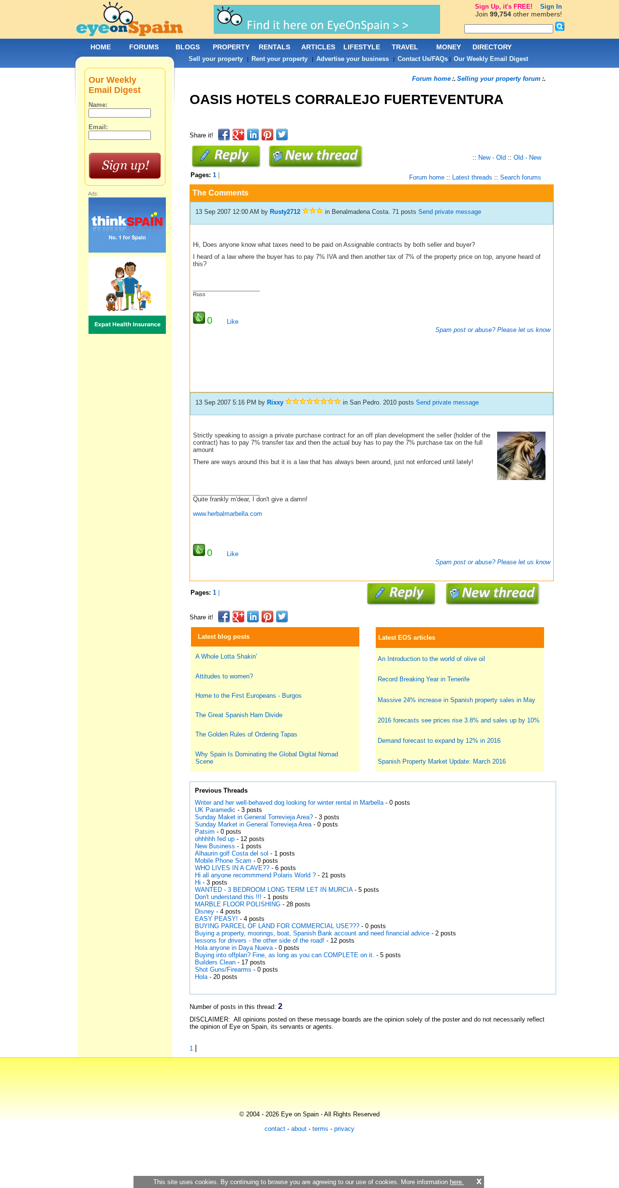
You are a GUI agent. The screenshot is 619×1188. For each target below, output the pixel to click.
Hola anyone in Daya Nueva (234, 947)
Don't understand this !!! (228, 897)
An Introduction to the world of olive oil (431, 658)
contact (275, 1128)
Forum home (431, 78)
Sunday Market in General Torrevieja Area (253, 824)
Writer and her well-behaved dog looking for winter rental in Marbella (289, 802)
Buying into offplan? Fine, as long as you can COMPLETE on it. (284, 955)
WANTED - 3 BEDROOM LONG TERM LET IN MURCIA (274, 889)
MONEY (448, 47)
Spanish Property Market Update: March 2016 (442, 761)
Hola (201, 976)
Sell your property (216, 58)
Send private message (449, 211)
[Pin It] (267, 134)
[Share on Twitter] (282, 134)
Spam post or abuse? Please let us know (491, 329)
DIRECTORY (492, 47)
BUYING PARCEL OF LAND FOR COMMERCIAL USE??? (277, 926)
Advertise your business (352, 58)
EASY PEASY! (216, 918)
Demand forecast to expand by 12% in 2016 (439, 740)
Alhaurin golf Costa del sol (231, 853)
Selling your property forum (499, 78)
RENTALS (274, 47)
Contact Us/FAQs (423, 58)
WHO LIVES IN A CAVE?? (232, 868)
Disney (204, 911)
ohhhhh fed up (215, 838)
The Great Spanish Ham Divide (238, 715)
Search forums (520, 177)
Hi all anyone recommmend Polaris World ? (255, 875)
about (299, 1128)
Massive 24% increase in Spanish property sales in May (456, 700)
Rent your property (279, 58)
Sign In (551, 6)
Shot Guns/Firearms (223, 969)
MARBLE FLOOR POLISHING (237, 904)
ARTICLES (318, 47)
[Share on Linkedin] (253, 134)
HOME (100, 47)
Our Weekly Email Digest (491, 58)
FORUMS (144, 47)
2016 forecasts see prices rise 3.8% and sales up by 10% (459, 720)
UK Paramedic (216, 809)
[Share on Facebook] (224, 134)
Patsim (205, 831)
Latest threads (472, 177)
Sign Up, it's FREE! (503, 6)
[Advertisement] (366, 123)
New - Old (492, 157)
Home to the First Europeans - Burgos (248, 695)
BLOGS (188, 47)
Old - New (527, 157)
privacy (344, 1128)
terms (320, 1128)
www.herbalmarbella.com (227, 513)
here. (457, 1182)
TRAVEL (405, 47)
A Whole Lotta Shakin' (226, 656)
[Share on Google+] (238, 134)
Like (232, 321)
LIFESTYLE (361, 47)
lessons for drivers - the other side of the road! (260, 940)
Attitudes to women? (224, 676)
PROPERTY (231, 47)
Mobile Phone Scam (223, 860)
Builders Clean (215, 962)
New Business (215, 846)
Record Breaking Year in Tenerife (424, 679)
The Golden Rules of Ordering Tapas (246, 734)
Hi (198, 882)
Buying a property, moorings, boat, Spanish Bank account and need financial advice (312, 933)
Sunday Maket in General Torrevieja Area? (254, 817)
